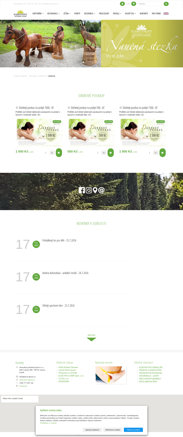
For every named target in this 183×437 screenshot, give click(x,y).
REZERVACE (89, 13)
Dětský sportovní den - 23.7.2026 (58, 305)
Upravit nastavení (92, 430)
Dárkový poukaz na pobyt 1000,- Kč (36, 108)
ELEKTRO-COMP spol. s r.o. (71, 376)
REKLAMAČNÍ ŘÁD (148, 382)
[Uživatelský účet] (122, 4)
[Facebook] (82, 189)
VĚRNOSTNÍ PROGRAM (150, 373)
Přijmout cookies (133, 430)
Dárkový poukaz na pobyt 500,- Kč (87, 108)
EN (166, 13)
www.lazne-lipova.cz (27, 380)
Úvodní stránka (20, 76)
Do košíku (59, 153)
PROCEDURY (104, 13)
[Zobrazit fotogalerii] (111, 375)
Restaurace (52, 13)
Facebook (23, 386)
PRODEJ (116, 13)
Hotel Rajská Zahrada (68, 367)
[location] (95, 189)
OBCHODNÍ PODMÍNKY (150, 379)
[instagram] (89, 189)
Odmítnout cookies (112, 430)
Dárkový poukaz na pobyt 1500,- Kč (140, 108)
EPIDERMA (64, 381)
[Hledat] (166, 4)
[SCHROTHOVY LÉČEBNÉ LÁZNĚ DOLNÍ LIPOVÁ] (20, 13)
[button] (14, 43)
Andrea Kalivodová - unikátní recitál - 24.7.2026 (65, 273)
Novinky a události (37, 76)
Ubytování (37, 13)
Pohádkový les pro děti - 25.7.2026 (59, 240)
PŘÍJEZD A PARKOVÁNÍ (150, 370)
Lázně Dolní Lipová (67, 370)
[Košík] (133, 4)
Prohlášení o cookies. (48, 423)
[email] (101, 189)
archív (91, 335)
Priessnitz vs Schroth (68, 373)
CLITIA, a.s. (64, 379)
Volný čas (130, 13)
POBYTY (77, 13)
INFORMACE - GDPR (149, 376)
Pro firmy (156, 13)
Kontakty (144, 13)
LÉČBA (66, 13)
